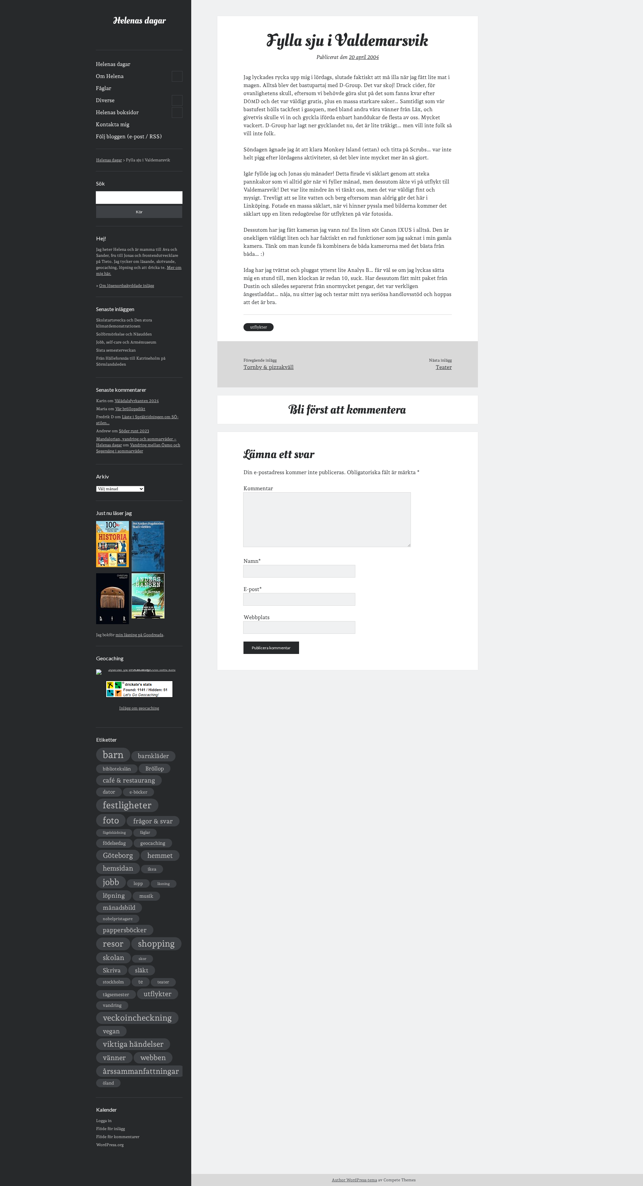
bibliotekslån (117, 768)
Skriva (112, 970)
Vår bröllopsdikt (130, 408)
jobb (111, 882)
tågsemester (116, 994)
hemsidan (118, 868)
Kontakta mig (112, 124)
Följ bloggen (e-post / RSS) (129, 136)
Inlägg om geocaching (139, 708)
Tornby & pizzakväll (268, 367)
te (140, 982)
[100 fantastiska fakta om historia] (112, 566)
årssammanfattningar (141, 1071)
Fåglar (103, 88)
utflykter (157, 994)
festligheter (127, 805)
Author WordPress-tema (354, 1180)
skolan (113, 957)
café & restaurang (129, 780)
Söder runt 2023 (134, 431)
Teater (444, 367)
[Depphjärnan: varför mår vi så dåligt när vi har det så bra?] (148, 617)
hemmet (160, 855)
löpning (114, 895)
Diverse (105, 100)
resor (113, 944)
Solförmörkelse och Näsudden (124, 334)
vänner (114, 1057)
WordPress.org (110, 1144)
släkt (141, 970)
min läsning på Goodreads (139, 635)
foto (111, 820)
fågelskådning (114, 832)
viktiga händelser (133, 1044)
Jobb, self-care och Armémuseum (126, 342)
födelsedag (114, 843)
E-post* (252, 589)
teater (163, 981)
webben (153, 1057)
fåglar (145, 832)
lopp (138, 883)
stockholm (113, 981)
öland (108, 1083)
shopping (156, 943)
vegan (111, 1031)
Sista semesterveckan (116, 350)
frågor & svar (153, 821)
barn (113, 754)
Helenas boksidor (117, 112)
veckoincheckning (137, 1018)
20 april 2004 (364, 57)
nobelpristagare (118, 918)
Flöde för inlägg (110, 1128)
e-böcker (138, 792)
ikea (152, 869)
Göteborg (118, 855)
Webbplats (256, 617)
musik (146, 896)
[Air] (112, 622)
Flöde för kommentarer (117, 1136)
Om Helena (110, 76)
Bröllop (154, 768)
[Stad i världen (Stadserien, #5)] (148, 570)
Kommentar (258, 488)
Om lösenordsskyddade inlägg (126, 285)
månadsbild (119, 907)
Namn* (252, 561)
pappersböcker (125, 930)
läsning (163, 884)
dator (109, 792)
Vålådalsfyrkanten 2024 (137, 400)
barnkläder (153, 755)
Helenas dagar (139, 20)
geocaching (152, 843)
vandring (112, 1005)
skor (142, 959)
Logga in (104, 1120)
